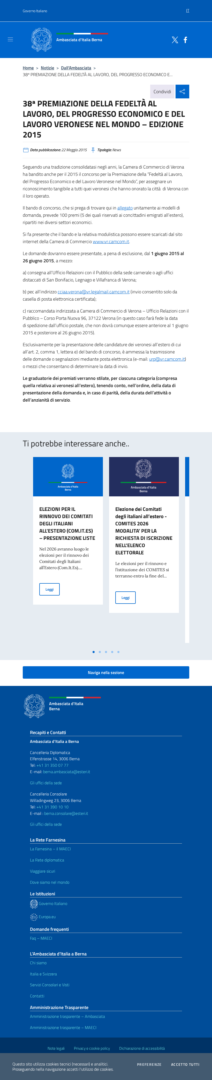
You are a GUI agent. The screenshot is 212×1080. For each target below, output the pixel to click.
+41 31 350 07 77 (52, 765)
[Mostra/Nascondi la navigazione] (10, 39)
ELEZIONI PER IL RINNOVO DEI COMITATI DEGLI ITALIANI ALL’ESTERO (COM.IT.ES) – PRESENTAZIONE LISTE (67, 523)
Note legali (56, 1048)
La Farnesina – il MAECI (50, 849)
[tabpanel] (68, 552)
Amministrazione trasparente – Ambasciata (67, 1016)
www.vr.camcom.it (111, 241)
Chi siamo (38, 963)
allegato (125, 207)
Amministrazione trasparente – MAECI (63, 1027)
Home (28, 67)
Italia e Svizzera (43, 974)
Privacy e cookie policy (92, 1048)
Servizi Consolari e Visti (49, 985)
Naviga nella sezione (106, 672)
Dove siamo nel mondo (49, 882)
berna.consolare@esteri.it (66, 813)
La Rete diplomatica (47, 860)
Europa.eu (47, 917)
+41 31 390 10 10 (52, 807)
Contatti (37, 996)
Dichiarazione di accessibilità (142, 1048)
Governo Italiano (35, 10)
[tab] (94, 652)
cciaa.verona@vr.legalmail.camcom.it (94, 291)
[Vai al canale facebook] (184, 39)
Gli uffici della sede (46, 783)
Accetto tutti (185, 1064)
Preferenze (149, 1064)
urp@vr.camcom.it (167, 359)
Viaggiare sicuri (42, 871)
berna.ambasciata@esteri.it (66, 772)
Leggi (53, 589)
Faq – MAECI (41, 938)
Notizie (47, 67)
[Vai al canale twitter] (174, 39)
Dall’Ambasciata (76, 67)
